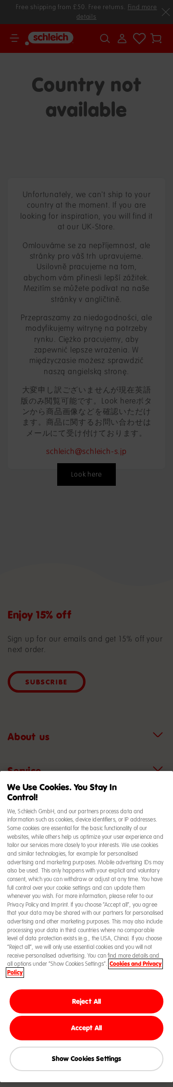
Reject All (86, 1001)
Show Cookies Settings (87, 1058)
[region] (86, 926)
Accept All (86, 1027)
